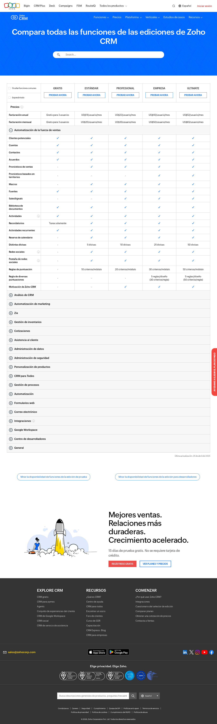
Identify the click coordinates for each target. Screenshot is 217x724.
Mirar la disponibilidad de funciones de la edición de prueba (53, 476)
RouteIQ (91, 5)
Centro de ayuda (94, 601)
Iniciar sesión (204, 6)
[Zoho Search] (174, 6)
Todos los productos (112, 5)
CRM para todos (94, 606)
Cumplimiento (100, 708)
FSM (79, 5)
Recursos (194, 17)
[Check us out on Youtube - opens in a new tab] (204, 652)
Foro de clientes (94, 616)
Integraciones (143, 601)
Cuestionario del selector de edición (154, 606)
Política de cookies (99, 712)
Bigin (27, 5)
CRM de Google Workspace (51, 616)
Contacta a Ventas (145, 621)
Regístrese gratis (122, 564)
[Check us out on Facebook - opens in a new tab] (211, 652)
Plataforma (132, 17)
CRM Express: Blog (96, 630)
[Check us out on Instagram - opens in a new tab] (197, 652)
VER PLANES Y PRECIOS (155, 564)
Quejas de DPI (114, 708)
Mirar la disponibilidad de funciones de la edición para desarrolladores (158, 476)
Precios (117, 17)
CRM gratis (42, 597)
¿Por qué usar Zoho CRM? (148, 597)
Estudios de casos (174, 17)
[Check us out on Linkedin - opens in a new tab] (185, 652)
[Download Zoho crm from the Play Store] (118, 652)
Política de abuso (141, 712)
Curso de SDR (93, 621)
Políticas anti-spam (131, 708)
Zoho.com (12, 6)
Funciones (100, 17)
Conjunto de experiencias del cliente (56, 611)
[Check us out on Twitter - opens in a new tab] (191, 652)
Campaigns (66, 5)
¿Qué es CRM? (93, 597)
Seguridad (85, 708)
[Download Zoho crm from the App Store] (97, 652)
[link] (91, 6)
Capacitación (93, 625)
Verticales (151, 17)
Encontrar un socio (95, 611)
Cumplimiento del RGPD (120, 712)
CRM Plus (39, 5)
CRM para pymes (46, 601)
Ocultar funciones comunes (24, 88)
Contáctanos (63, 708)
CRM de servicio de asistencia (52, 625)
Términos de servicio (150, 708)
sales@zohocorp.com (22, 652)
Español (186, 6)
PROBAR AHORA (58, 95)
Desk (52, 5)
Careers (75, 708)
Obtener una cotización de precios (153, 616)
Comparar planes (144, 611)
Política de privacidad (80, 712)
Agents (40, 606)
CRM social (43, 621)
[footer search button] (133, 696)
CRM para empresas (96, 635)
